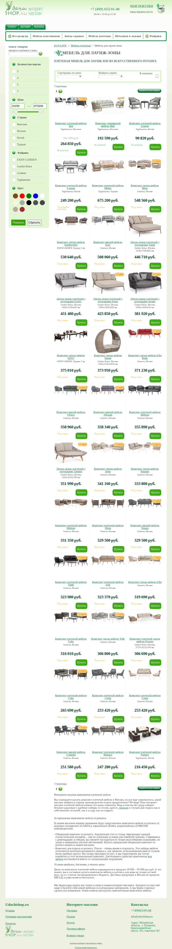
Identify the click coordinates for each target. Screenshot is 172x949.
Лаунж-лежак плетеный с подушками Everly (70, 300)
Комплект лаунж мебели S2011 (71, 357)
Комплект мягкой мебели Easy (107, 243)
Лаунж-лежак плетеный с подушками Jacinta (144, 300)
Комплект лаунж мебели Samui (108, 357)
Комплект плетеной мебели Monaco (108, 753)
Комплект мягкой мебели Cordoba (70, 753)
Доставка (72, 910)
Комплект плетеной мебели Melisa (108, 187)
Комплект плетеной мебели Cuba (71, 640)
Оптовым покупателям (18, 916)
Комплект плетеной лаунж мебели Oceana (145, 640)
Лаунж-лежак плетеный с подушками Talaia (144, 243)
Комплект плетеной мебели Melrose (145, 413)
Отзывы (10, 910)
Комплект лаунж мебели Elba (145, 582)
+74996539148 (141, 910)
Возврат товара (75, 935)
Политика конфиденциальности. (86, 947)
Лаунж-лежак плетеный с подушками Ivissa (107, 300)
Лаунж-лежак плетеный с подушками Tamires (70, 470)
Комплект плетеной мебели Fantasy (145, 753)
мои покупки (141, 6)
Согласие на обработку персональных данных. (86, 943)
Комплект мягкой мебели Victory (70, 413)
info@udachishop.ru (142, 916)
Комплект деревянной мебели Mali (108, 124)
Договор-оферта (76, 928)
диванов (123, 807)
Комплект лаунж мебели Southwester (71, 243)
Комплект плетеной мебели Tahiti (71, 583)
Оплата (71, 916)
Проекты (10, 923)
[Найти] (40, 53)
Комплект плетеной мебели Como (108, 697)
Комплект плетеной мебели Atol (108, 583)
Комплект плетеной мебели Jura (71, 124)
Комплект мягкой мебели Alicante (107, 413)
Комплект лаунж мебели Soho (108, 470)
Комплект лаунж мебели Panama (145, 470)
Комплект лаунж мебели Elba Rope (145, 357)
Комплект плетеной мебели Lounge (145, 124)
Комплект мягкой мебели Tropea (144, 527)
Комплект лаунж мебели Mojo (145, 187)
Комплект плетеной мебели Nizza (108, 527)
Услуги (71, 922)
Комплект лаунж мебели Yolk (108, 638)
